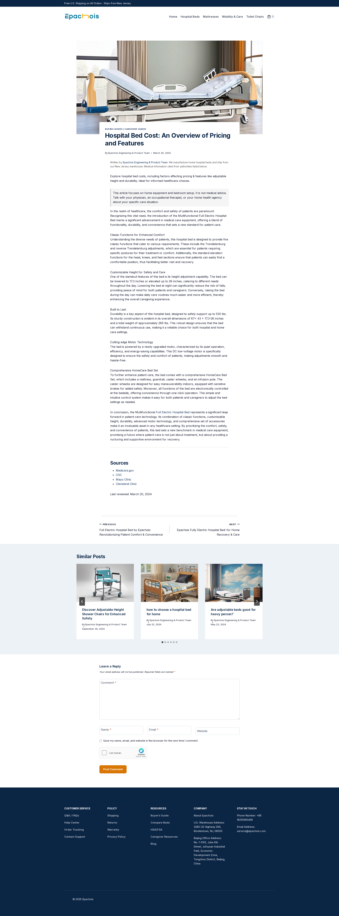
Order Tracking (74, 829)
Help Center (71, 822)
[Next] (257, 601)
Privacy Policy (116, 836)
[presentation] (105, 583)
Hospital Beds (190, 16)
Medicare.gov (125, 470)
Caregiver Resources (164, 836)
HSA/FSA (156, 829)
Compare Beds (160, 822)
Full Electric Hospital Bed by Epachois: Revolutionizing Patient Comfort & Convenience (131, 529)
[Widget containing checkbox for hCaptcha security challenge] (123, 753)
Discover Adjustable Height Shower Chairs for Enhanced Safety (104, 614)
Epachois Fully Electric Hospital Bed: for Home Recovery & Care (208, 529)
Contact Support (74, 836)
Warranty (113, 829)
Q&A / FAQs (71, 815)
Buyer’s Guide (160, 815)
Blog (153, 843)
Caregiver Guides (135, 129)
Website (202, 731)
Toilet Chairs (255, 16)
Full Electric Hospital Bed (172, 412)
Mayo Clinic (123, 479)
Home (173, 16)
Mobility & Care (232, 16)
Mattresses (211, 16)
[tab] (162, 642)
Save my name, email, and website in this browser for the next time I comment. (150, 740)
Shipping (113, 815)
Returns (112, 822)
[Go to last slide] (82, 601)
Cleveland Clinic (126, 484)
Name (106, 729)
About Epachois (203, 815)
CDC (119, 475)
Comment (108, 682)
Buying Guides (114, 129)
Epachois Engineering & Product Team (129, 153)
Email (154, 729)
